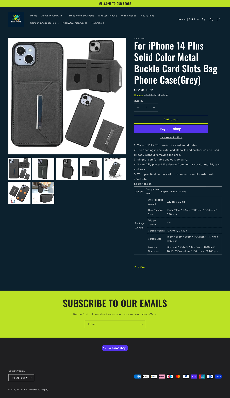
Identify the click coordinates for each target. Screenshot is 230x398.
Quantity (138, 101)
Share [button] (141, 267)
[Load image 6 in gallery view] (19, 193)
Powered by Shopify (38, 390)
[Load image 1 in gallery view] (19, 169)
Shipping (138, 95)
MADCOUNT (23, 390)
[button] (53, 15)
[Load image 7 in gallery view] (43, 193)
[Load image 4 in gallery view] (91, 169)
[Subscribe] (141, 324)
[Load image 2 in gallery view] (43, 169)
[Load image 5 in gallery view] (115, 169)
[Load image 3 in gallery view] (67, 169)
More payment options (171, 137)
